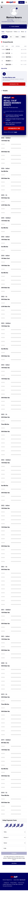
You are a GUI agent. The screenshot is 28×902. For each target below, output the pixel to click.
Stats (3, 31)
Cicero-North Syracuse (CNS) (8, 21)
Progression (9, 31)
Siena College (10, 20)
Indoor (17, 36)
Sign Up (21, 2)
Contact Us (6, 882)
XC (11, 36)
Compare (14, 853)
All (4, 36)
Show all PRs (4, 68)
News (23, 31)
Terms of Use (21, 882)
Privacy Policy (13, 882)
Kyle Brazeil (22, 879)
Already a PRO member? (10, 132)
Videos (16, 31)
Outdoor (23, 36)
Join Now (14, 863)
